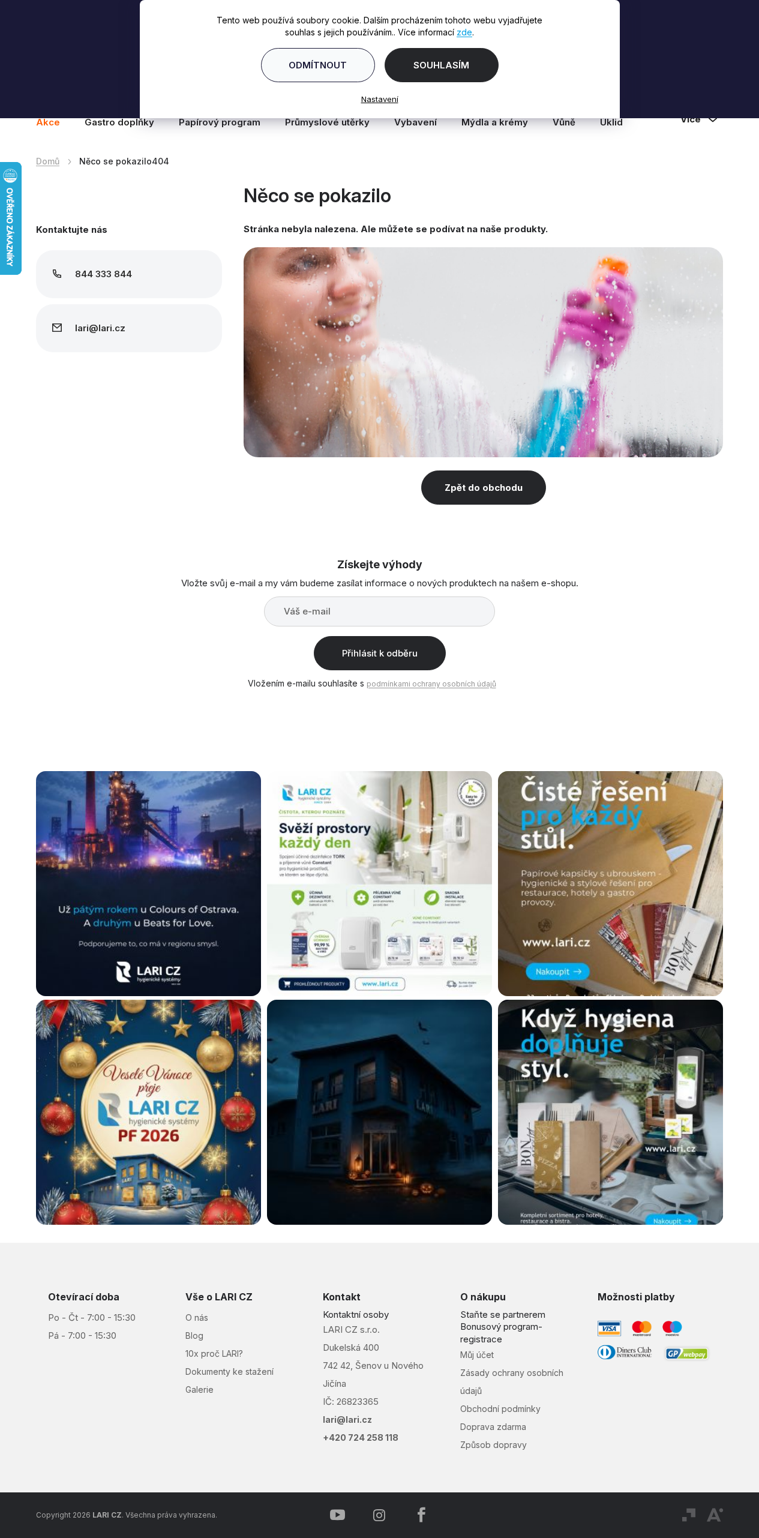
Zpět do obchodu (484, 487)
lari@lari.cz (347, 1419)
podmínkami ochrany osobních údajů (431, 683)
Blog (194, 1335)
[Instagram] (379, 1515)
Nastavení (379, 99)
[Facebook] (421, 1515)
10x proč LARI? (214, 1353)
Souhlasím (441, 65)
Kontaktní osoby (356, 1314)
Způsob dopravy (493, 1445)
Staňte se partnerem (502, 1314)
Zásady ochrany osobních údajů (511, 1382)
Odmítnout (318, 65)
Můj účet (477, 1355)
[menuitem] (54, 122)
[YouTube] (337, 1515)
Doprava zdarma (493, 1427)
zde (464, 32)
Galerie (199, 1389)
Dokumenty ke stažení (229, 1371)
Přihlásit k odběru (380, 653)
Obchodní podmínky (500, 1409)
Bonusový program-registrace (501, 1333)
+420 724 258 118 (360, 1437)
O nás (196, 1317)
